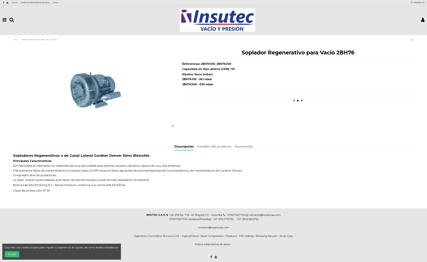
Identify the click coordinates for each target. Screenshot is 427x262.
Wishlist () (418, 2)
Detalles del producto (214, 146)
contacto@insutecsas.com (265, 215)
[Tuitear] (298, 100)
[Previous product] (411, 40)
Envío (15, 2)
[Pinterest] (302, 100)
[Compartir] (294, 100)
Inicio (55, 2)
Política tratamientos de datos (35, 2)
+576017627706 (236, 215)
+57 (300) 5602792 (248, 219)
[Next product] (413, 40)
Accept (12, 254)
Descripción (184, 146)
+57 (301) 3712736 (223, 219)
